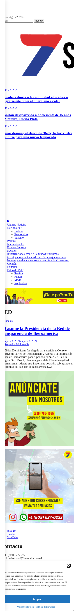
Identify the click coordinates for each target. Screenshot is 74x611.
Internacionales (15, 244)
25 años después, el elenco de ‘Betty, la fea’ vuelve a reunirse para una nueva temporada (36, 135)
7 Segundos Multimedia (15, 344)
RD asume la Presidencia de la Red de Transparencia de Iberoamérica (35, 331)
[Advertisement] (37, 179)
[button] (68, 565)
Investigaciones (38, 257)
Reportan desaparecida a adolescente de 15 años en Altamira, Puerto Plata (35, 117)
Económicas (21, 234)
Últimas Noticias (16, 224)
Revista (18, 273)
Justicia (18, 231)
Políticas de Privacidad (45, 607)
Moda (17, 279)
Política (11, 240)
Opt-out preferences (25, 607)
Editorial (12, 266)
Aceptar (37, 599)
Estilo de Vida (15, 270)
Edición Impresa (16, 247)
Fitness (18, 276)
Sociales (12, 250)
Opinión (12, 263)
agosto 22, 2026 (9, 90)
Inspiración (20, 283)
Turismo (19, 237)
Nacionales (13, 227)
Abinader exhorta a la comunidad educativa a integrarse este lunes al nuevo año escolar (34, 99)
